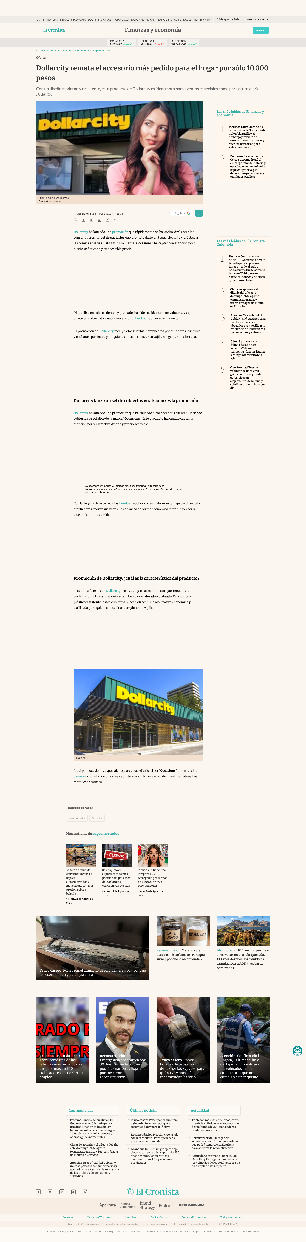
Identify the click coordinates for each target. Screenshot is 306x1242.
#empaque (142, 485)
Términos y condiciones (156, 1224)
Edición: (256, 19)
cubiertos (139, 318)
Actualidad (121, 19)
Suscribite (130, 1217)
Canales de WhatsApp (99, 1217)
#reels (149, 488)
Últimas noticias (47, 19)
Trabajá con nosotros (231, 1217)
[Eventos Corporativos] (128, 1206)
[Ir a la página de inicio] (54, 30)
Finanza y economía (73, 19)
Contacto (68, 1217)
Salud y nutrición (142, 19)
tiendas (124, 503)
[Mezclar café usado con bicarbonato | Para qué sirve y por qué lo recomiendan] (183, 931)
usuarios (80, 776)
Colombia (97, 818)
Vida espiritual (203, 19)
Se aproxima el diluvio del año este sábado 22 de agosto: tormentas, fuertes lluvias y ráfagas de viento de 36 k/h (248, 350)
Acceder (260, 30)
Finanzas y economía (76, 50)
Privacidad (180, 1224)
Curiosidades (182, 19)
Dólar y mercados (99, 19)
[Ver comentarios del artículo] (115, 220)
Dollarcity (81, 232)
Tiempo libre (164, 19)
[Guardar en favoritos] (199, 213)
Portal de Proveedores (194, 1217)
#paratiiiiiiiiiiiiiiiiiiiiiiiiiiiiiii (100, 488)
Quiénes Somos (159, 1217)
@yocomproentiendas (98, 485)
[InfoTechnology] (192, 1206)
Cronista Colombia (47, 50)
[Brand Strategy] (147, 1205)
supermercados (102, 50)
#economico (156, 485)
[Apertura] (107, 1205)
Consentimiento (199, 1224)
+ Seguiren (182, 214)
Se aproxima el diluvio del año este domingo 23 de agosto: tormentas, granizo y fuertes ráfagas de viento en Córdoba (247, 298)
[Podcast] (166, 1206)
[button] (297, 1051)
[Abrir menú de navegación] (38, 30)
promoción (120, 232)
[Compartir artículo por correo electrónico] (107, 220)
